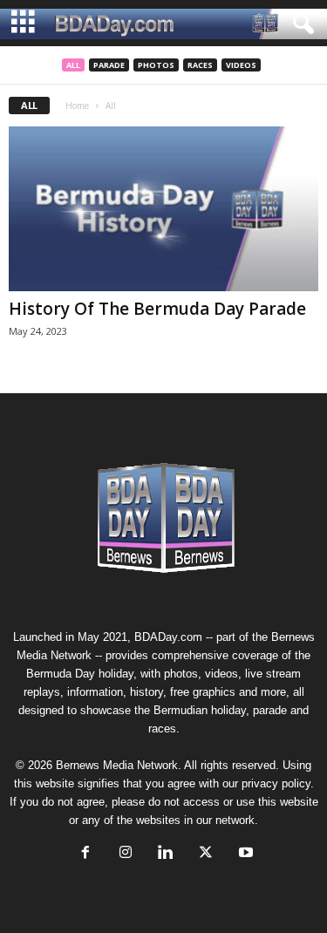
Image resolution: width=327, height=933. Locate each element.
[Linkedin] (166, 854)
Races (200, 65)
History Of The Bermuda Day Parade (157, 308)
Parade (109, 65)
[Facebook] (85, 854)
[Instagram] (126, 854)
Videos (241, 65)
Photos (156, 65)
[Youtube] (244, 854)
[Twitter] (206, 854)
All (73, 65)
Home (77, 105)
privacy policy (276, 783)
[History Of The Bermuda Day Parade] (163, 208)
